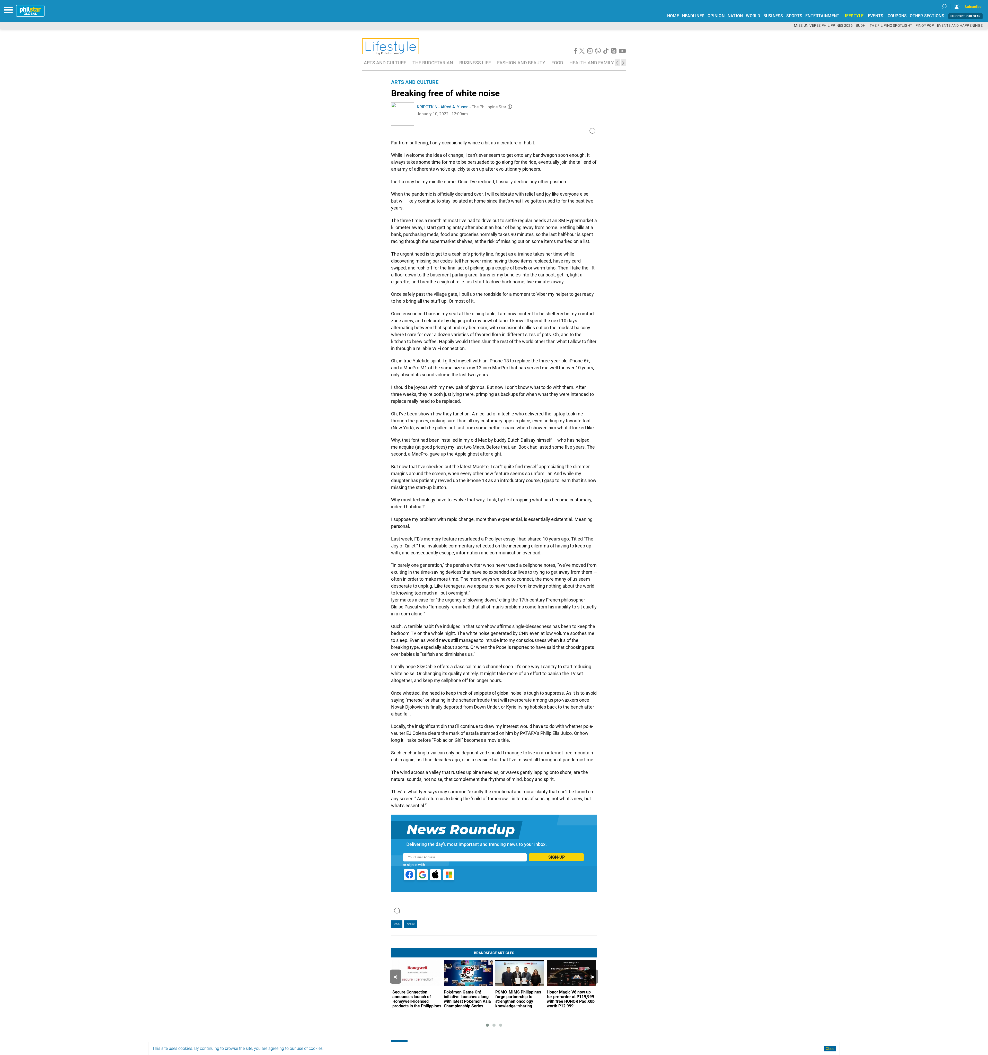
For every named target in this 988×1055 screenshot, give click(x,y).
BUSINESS (773, 15)
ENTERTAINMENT (822, 15)
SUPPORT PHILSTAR (965, 16)
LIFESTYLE (852, 15)
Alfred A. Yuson (454, 106)
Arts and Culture (414, 82)
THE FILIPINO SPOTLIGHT (891, 25)
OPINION (716, 15)
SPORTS (794, 15)
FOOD (557, 62)
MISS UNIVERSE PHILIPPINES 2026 (823, 25)
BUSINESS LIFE (475, 62)
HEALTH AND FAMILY (591, 62)
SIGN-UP (556, 857)
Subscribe (973, 7)
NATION (735, 15)
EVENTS (876, 15)
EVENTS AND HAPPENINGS (960, 25)
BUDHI (861, 25)
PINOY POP (924, 25)
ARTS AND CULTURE (385, 62)
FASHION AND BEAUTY (521, 62)
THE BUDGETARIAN (432, 62)
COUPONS (897, 15)
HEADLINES (693, 15)
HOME (673, 15)
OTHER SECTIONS (927, 15)
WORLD (753, 15)
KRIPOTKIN (427, 106)
